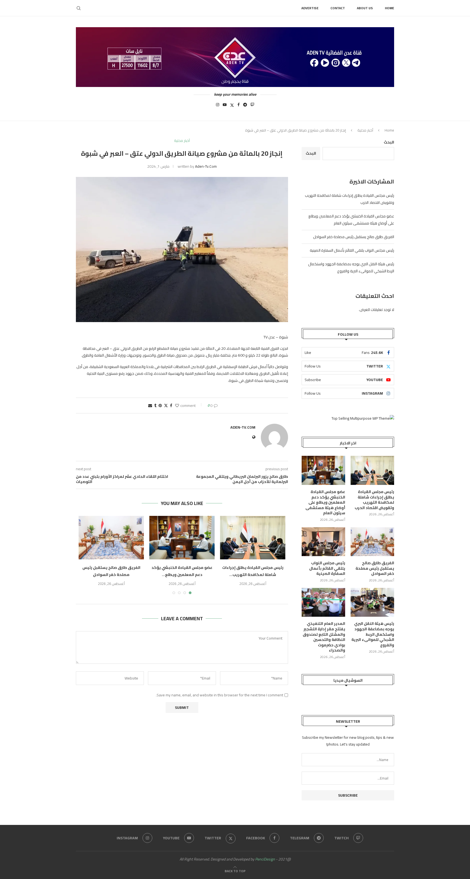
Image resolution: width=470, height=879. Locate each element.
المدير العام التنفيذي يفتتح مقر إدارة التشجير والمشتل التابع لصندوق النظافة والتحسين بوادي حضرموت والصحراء (324, 637)
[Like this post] (177, 405)
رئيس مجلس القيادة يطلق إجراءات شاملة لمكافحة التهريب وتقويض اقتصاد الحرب (374, 499)
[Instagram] (217, 106)
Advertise (310, 8)
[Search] (78, 8)
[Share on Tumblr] (155, 405)
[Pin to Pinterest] (160, 405)
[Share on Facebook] (171, 405)
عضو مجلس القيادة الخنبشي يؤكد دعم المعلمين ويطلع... (181, 571)
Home (389, 8)
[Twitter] (232, 106)
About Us (365, 8)
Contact (337, 8)
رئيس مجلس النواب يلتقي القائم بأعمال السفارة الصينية (352, 250)
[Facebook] (238, 106)
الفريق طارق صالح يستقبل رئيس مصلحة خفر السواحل (111, 571)
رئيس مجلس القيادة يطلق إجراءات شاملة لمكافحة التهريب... (252, 571)
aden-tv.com (206, 166)
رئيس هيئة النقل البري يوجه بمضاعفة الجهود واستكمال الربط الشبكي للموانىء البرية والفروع (351, 267)
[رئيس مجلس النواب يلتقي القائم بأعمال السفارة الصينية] (323, 541)
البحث (389, 142)
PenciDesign (265, 859)
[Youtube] (225, 106)
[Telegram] (245, 106)
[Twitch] (252, 106)
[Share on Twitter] (166, 405)
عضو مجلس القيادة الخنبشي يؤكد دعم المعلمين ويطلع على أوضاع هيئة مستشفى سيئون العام (351, 220)
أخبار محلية (365, 130)
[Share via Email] (150, 405)
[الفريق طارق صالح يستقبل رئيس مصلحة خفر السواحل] (111, 537)
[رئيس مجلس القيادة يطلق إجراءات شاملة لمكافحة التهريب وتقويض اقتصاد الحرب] (252, 537)
